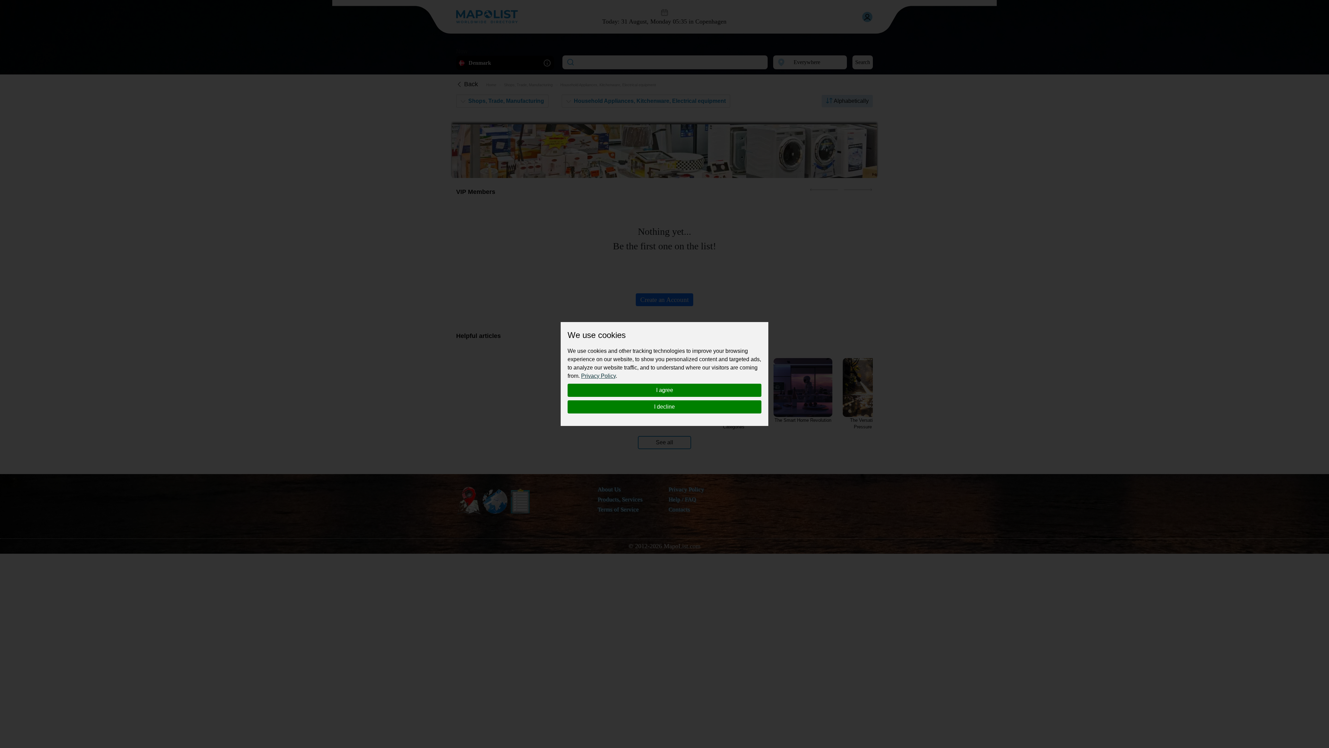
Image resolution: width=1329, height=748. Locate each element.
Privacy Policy (598, 376)
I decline (664, 407)
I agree (664, 390)
